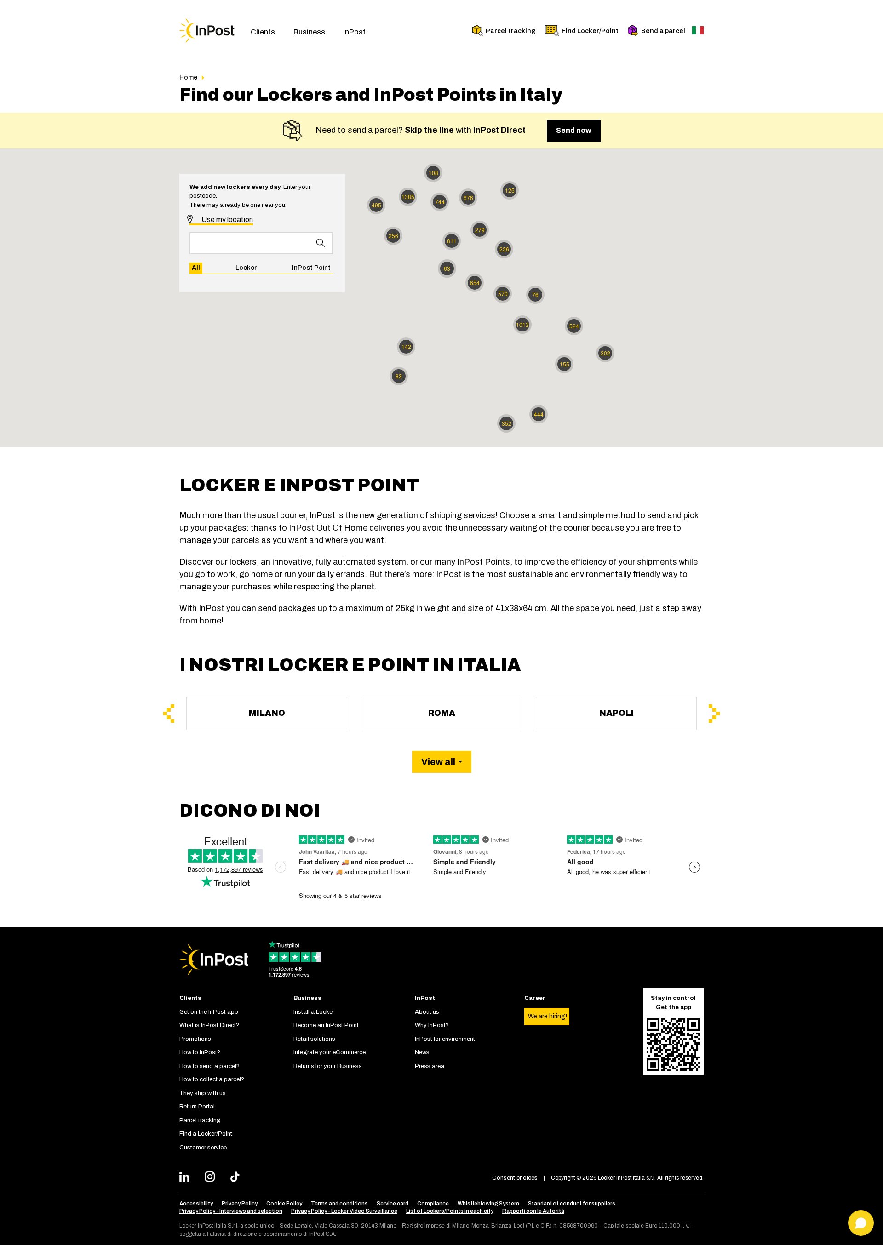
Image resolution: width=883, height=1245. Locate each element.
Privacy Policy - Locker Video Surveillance (344, 1211)
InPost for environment (445, 1039)
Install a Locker (313, 1012)
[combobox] (261, 243)
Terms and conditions (339, 1203)
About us (427, 1012)
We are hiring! (547, 1016)
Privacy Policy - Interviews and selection (230, 1211)
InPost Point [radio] (311, 267)
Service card (392, 1203)
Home (188, 77)
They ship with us (202, 1093)
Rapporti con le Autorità (533, 1211)
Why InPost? (432, 1025)
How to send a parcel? (209, 1066)
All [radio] (196, 267)
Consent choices (515, 1178)
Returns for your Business (327, 1066)
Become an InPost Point (326, 1025)
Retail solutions (314, 1039)
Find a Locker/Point (205, 1134)
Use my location (226, 219)
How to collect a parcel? (211, 1079)
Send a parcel (663, 31)
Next (714, 713)
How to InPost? (199, 1052)
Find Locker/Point (590, 31)
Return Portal (197, 1106)
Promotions (195, 1039)
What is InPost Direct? (209, 1025)
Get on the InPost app (208, 1012)
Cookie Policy (284, 1203)
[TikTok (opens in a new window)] (237, 1177)
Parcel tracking (511, 31)
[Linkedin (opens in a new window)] (187, 1177)
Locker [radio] (246, 267)
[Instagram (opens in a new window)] (212, 1177)
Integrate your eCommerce (329, 1052)
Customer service (203, 1147)
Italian (698, 30)
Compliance (433, 1203)
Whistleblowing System (488, 1203)
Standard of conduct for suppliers (571, 1203)
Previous (168, 713)
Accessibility (196, 1203)
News (422, 1052)
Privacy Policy (240, 1203)
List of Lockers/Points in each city (449, 1211)
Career (534, 998)
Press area (429, 1066)
